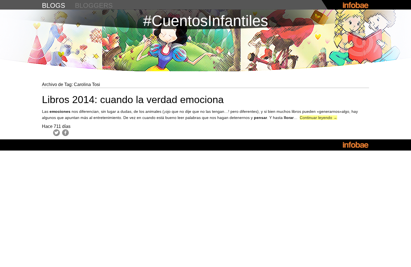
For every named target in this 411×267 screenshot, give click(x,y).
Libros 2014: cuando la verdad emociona (133, 99)
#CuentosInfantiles (205, 20)
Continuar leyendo (318, 117)
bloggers (94, 5)
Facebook (65, 132)
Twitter (56, 132)
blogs (53, 5)
